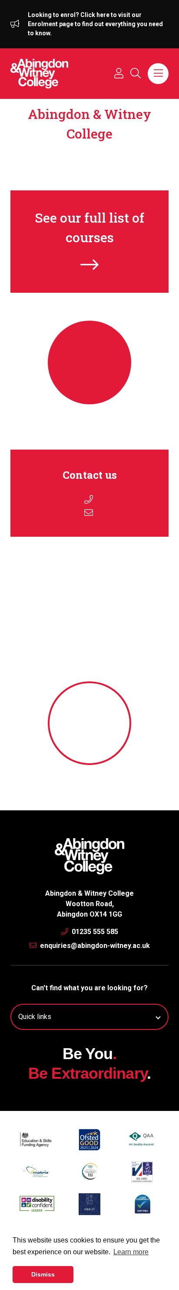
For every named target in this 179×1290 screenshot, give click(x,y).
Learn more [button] (131, 1252)
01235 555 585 (94, 932)
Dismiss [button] (43, 1274)
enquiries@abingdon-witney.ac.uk (94, 945)
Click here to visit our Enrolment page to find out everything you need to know (95, 24)
